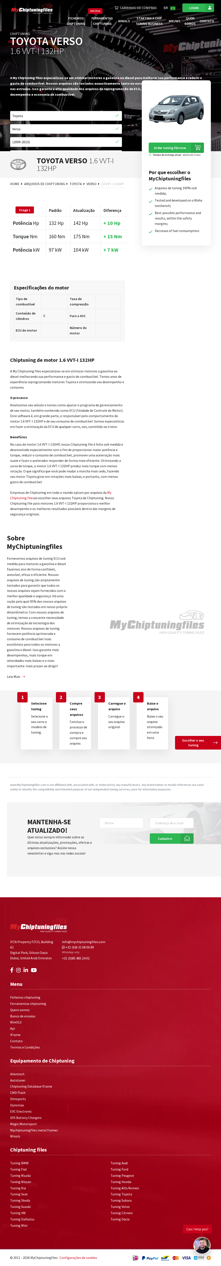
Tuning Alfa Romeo (124, 1188)
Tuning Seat (19, 1194)
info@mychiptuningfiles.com (83, 942)
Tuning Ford (119, 1169)
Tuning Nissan (20, 1182)
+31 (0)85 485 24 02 (76, 958)
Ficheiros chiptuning (25, 997)
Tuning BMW (19, 1163)
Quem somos (20, 1010)
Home (15, 184)
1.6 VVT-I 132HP (112, 184)
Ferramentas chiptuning (28, 1003)
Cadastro (165, 838)
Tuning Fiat (18, 1169)
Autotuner (17, 1080)
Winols (15, 1136)
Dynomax (17, 1105)
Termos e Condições (25, 1047)
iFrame (15, 1034)
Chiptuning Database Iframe (31, 1086)
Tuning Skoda (20, 1200)
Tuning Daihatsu (22, 1219)
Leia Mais (13, 676)
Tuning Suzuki (20, 1206)
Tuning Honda (120, 1182)
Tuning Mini (18, 1225)
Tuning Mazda (20, 1175)
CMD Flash (17, 1092)
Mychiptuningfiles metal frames (34, 1130)
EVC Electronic (21, 1111)
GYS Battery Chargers (26, 1117)
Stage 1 (24, 210)
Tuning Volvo (120, 1206)
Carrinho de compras (138, 8)
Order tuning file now (170, 148)
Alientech (17, 1074)
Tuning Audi (119, 1163)
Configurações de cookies (78, 1257)
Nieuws (174, 21)
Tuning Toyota (121, 1194)
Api (12, 1028)
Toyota (75, 184)
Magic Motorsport (23, 1124)
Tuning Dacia (119, 1219)
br (166, 8)
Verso (92, 184)
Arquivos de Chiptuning (45, 184)
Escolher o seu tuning (193, 742)
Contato (207, 21)
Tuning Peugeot (122, 1175)
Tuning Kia (18, 1188)
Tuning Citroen (121, 1213)
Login (194, 8)
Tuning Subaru (121, 1200)
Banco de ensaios (22, 1016)
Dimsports (18, 1099)
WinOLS (124, 21)
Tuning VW (18, 1213)
